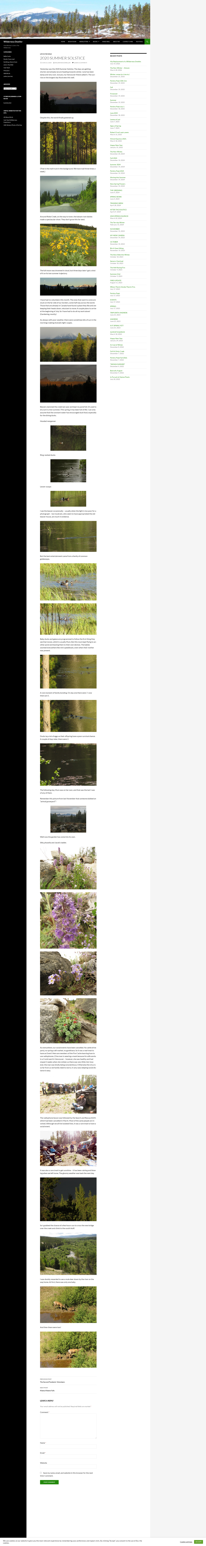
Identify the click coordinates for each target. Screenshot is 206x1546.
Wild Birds (7, 73)
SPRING (113, 306)
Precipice (6, 70)
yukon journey (8, 76)
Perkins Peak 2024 (117, 171)
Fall (111, 87)
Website (43, 1463)
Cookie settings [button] (186, 1542)
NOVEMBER (115, 229)
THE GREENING (116, 190)
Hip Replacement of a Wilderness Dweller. (125, 61)
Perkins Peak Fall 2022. (118, 358)
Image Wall (106, 41)
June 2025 (114, 113)
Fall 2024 (113, 158)
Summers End (115, 274)
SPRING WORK (116, 197)
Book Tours (72, 41)
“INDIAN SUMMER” (117, 364)
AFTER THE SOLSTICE (118, 210)
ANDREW (114, 319)
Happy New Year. (116, 145)
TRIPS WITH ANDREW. (118, 313)
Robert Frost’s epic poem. (119, 132)
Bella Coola (7, 56)
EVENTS (113, 300)
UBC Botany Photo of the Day (13, 125)
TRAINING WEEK (116, 203)
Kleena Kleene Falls (47, 1389)
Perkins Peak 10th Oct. (118, 81)
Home (63, 41)
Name (43, 1443)
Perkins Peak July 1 (117, 107)
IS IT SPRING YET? (117, 326)
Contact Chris (128, 41)
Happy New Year (116, 338)
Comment (44, 1412)
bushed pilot (7, 103)
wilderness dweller (62, 63)
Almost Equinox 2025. (118, 139)
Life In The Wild (46, 54)
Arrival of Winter (116, 345)
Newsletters (83, 41)
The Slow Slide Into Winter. (120, 255)
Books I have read (9, 59)
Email (43, 1453)
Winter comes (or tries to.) (119, 74)
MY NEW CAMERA (117, 235)
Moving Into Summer (118, 177)
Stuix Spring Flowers (117, 184)
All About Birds (8, 117)
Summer (113, 100)
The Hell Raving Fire (117, 268)
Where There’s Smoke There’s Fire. (122, 287)
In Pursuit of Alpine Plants (120, 377)
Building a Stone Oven (10, 62)
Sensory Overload (116, 261)
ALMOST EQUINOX (117, 332)
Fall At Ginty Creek (117, 351)
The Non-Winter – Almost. (120, 68)
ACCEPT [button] (199, 1542)
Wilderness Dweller (13, 41)
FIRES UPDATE (115, 280)
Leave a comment (80, 63)
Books (95, 41)
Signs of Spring (115, 126)
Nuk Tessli (139, 41)
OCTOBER (114, 242)
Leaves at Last (115, 119)
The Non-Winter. (116, 152)
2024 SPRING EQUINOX (119, 216)
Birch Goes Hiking (117, 248)
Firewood (113, 94)
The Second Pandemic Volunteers (52, 1380)
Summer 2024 (115, 165)
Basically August (116, 371)
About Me (116, 41)
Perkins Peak (115, 293)
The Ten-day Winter (117, 222)
